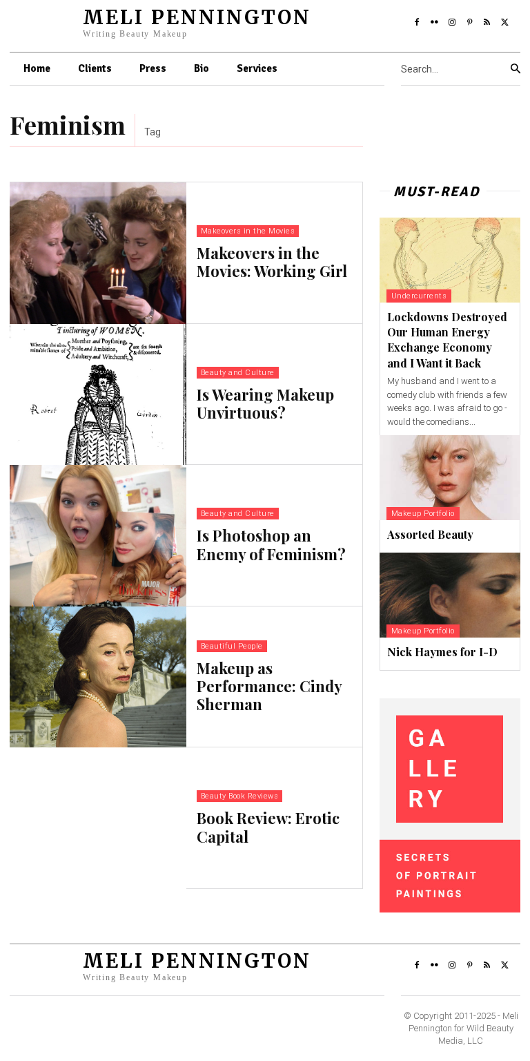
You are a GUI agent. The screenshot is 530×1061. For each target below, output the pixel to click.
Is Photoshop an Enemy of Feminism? (271, 544)
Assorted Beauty (430, 534)
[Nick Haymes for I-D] (450, 595)
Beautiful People (232, 646)
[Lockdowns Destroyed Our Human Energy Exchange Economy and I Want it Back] (450, 260)
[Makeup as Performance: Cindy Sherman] (98, 677)
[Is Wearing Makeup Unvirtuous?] (98, 395)
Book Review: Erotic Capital (268, 826)
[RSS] (487, 22)
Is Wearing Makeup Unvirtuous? (265, 403)
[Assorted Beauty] (450, 477)
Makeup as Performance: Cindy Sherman (269, 686)
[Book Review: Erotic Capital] (98, 818)
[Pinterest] (469, 22)
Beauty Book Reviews (240, 796)
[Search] (515, 69)
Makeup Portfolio (423, 513)
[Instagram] (452, 22)
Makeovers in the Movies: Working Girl (272, 261)
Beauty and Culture (238, 372)
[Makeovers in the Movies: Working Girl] (98, 253)
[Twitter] (505, 22)
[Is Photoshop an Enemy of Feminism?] (98, 535)
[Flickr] (434, 22)
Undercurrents (419, 295)
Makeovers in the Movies (248, 231)
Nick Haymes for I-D (442, 651)
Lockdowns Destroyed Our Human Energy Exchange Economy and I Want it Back (447, 339)
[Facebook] (416, 22)
